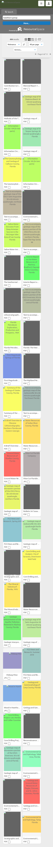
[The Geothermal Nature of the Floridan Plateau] (12, 267)
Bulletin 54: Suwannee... (33, 511)
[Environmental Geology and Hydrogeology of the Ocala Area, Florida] (31, 202)
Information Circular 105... (34, 184)
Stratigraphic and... (12, 576)
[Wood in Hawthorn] (12, 693)
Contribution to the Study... (15, 85)
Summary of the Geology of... (16, 413)
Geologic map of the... (13, 511)
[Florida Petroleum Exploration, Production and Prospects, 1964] (12, 333)
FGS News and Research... (15, 544)
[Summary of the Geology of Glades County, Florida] (12, 398)
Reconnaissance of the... (33, 740)
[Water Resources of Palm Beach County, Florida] (31, 595)
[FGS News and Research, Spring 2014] (12, 529)
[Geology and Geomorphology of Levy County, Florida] (31, 693)
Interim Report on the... (33, 282)
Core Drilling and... (31, 576)
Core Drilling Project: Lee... (15, 740)
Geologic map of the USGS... (35, 118)
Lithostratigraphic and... (14, 315)
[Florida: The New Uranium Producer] (31, 333)
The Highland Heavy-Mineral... (36, 380)
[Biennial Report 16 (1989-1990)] (31, 71)
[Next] (50, 54)
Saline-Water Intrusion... (14, 249)
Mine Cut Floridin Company (34, 478)
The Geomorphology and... (15, 184)
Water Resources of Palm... (34, 609)
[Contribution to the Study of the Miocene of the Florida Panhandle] (12, 71)
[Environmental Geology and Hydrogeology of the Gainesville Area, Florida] (12, 791)
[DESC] (24, 44)
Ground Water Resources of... (16, 478)
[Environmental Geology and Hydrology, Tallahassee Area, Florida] (31, 758)
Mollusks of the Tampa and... (16, 118)
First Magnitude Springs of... (16, 380)
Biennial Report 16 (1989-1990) (36, 85)
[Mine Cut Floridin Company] (31, 464)
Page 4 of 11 (43, 54)
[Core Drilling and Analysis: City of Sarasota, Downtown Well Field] (31, 562)
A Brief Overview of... (13, 445)
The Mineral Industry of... (14, 609)
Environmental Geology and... (36, 216)
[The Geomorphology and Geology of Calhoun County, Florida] (12, 169)
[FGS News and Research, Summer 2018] (31, 660)
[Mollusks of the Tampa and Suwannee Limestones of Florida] (12, 104)
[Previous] (36, 54)
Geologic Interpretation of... (16, 642)
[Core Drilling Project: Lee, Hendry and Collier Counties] (12, 726)
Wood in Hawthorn (12, 707)
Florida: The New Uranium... (35, 347)
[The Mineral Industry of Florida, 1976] (12, 595)
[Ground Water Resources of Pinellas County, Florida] (12, 464)
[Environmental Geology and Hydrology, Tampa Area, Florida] (31, 824)
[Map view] (39, 39)
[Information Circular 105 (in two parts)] (31, 169)
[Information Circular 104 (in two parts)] (12, 136)
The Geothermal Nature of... (16, 282)
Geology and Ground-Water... (35, 806)
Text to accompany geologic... (16, 216)
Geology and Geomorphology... (36, 707)
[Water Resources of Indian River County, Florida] (31, 431)
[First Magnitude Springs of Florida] (12, 366)
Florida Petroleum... (12, 347)
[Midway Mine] (12, 660)
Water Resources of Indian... (35, 445)
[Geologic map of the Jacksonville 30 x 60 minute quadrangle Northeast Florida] (31, 529)
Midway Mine (12, 675)
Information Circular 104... (15, 151)
